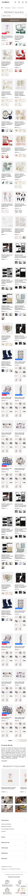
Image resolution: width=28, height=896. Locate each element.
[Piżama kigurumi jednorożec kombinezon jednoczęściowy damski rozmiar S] (7, 197)
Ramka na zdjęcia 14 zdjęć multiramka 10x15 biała (20, 398)
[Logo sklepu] (5, 2)
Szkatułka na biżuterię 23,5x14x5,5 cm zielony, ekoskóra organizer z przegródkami (19, 37)
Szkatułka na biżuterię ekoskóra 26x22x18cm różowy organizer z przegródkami (6, 337)
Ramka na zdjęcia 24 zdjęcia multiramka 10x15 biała (20, 362)
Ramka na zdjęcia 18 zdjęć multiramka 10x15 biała (20, 753)
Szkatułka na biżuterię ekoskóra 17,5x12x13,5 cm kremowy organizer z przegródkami (20, 175)
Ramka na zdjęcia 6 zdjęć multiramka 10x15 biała (19, 433)
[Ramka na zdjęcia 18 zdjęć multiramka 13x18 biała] (7, 426)
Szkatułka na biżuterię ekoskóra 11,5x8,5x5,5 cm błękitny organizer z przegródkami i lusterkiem (20, 307)
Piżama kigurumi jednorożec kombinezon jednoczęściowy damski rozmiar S (7, 205)
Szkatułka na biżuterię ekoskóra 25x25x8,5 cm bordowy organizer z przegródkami (19, 63)
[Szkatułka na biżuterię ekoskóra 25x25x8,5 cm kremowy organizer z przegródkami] (7, 55)
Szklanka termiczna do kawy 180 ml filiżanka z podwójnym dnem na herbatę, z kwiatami (7, 883)
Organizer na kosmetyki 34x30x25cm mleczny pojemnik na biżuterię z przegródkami (19, 230)
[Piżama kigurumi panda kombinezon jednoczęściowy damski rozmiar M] (21, 197)
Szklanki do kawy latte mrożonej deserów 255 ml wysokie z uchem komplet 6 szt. (20, 861)
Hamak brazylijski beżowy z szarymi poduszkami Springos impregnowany (7, 789)
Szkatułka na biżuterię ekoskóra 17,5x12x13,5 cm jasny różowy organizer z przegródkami (20, 123)
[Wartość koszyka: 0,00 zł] (23, 2)
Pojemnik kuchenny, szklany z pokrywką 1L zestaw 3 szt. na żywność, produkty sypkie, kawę (21, 815)
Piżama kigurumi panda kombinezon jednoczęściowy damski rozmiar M (20, 205)
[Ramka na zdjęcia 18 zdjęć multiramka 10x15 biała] (21, 746)
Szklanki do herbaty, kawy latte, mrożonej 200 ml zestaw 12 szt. (7, 860)
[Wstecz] (2, 8)
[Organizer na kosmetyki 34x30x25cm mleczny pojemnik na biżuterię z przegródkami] (21, 222)
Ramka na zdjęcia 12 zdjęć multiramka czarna (6, 469)
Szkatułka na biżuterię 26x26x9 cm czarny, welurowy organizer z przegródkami (21, 337)
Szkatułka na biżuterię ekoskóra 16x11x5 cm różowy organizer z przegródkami (21, 149)
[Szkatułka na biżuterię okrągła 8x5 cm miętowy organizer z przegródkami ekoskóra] (7, 167)
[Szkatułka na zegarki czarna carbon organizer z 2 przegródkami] (7, 248)
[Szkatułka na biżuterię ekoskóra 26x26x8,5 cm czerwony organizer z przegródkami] (7, 141)
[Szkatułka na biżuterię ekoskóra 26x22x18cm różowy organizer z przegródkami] (7, 329)
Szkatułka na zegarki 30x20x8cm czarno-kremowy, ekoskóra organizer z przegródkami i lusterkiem (7, 307)
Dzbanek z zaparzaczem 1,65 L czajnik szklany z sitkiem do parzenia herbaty (7, 838)
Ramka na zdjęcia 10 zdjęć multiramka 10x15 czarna (6, 753)
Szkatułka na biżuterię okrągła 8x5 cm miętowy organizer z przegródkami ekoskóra (6, 175)
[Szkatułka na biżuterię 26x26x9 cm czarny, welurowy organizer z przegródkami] (21, 329)
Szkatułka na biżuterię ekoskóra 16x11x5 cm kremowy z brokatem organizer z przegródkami (20, 93)
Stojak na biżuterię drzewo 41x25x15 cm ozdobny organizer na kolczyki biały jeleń (6, 230)
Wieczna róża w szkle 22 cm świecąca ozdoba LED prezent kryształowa (7, 37)
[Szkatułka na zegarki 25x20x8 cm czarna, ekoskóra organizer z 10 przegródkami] (21, 273)
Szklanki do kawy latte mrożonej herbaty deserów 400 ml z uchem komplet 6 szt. (21, 838)
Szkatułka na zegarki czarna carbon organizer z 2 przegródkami (6, 256)
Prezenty (14, 7)
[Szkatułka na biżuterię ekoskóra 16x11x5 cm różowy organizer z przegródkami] (21, 141)
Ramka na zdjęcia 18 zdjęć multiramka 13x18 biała (6, 433)
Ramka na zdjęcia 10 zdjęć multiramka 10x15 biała (20, 469)
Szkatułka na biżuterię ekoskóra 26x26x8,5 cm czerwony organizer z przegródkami (6, 149)
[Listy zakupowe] (19, 2)
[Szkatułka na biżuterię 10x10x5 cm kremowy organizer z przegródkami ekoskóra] (7, 85)
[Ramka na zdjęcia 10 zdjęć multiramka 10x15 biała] (21, 461)
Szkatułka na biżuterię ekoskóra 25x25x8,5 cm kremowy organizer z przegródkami (6, 63)
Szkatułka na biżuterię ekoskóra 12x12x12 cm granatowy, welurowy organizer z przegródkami (6, 363)
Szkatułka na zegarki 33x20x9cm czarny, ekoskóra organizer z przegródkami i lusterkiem (7, 281)
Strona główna (7, 7)
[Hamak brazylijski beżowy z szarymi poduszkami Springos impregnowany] (7, 781)
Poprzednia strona (14, 20)
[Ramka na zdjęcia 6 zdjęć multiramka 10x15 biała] (21, 426)
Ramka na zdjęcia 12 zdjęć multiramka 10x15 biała (6, 398)
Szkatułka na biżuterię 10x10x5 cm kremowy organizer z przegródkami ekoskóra (6, 93)
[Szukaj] (15, 2)
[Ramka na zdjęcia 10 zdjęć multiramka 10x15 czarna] (7, 746)
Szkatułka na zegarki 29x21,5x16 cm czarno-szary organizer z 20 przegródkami (20, 256)
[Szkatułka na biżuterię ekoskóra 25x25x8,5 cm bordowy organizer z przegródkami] (21, 55)
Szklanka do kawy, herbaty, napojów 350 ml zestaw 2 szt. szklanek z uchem (20, 789)
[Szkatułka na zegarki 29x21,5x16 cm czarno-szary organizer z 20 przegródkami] (21, 248)
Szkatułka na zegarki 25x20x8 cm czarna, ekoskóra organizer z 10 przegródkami (21, 281)
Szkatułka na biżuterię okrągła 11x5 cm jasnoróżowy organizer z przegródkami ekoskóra (7, 123)
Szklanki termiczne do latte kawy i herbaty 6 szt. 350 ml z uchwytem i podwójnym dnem (7, 814)
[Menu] (26, 2)
